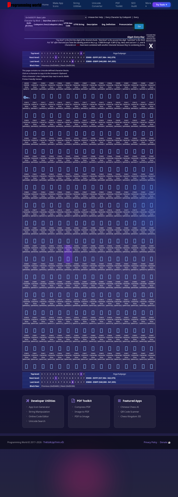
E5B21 (35, 120)
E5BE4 (60, 336)
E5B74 (60, 210)
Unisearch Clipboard (58, 73)
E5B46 (76, 156)
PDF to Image (82, 416)
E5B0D (135, 83)
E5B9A (109, 246)
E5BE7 (85, 336)
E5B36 (76, 138)
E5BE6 (76, 336)
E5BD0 (26, 318)
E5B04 (60, 83)
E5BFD (135, 353)
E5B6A (109, 192)
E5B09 (101, 83)
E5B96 (76, 246)
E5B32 (43, 138)
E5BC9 (101, 300)
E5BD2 (43, 318)
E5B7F (151, 210)
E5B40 (26, 156)
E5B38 (93, 138)
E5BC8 (93, 300)
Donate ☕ (165, 442)
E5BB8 (93, 282)
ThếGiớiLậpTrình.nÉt (53, 442)
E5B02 (43, 83)
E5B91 (35, 246)
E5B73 (51, 210)
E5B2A (109, 120)
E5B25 (68, 120)
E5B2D (135, 120)
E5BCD (134, 300)
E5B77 (85, 210)
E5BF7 (85, 353)
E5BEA (109, 336)
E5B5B (118, 174)
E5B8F (151, 228)
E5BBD (134, 282)
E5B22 (43, 120)
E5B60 (26, 192)
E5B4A (109, 156)
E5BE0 (26, 336)
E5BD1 (35, 318)
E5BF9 (101, 353)
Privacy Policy (150, 442)
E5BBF (151, 282)
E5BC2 (43, 300)
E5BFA (109, 353)
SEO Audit (134, 5)
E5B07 (85, 83)
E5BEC (126, 336)
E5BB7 (84, 282)
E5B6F (151, 192)
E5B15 (68, 103)
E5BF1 (35, 353)
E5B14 (60, 103)
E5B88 (93, 228)
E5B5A (109, 174)
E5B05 (68, 83)
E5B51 (35, 174)
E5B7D (135, 210)
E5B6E (143, 192)
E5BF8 (93, 353)
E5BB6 (76, 282)
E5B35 (68, 138)
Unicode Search (37, 421)
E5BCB (118, 300)
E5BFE (143, 353)
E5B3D (135, 138)
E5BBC (126, 282)
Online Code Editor (39, 416)
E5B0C (126, 83)
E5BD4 (59, 318)
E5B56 (76, 174)
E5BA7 (84, 264)
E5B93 (51, 246)
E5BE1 (35, 336)
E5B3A (109, 138)
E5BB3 (51, 282)
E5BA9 (101, 264)
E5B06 (76, 83)
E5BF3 (51, 353)
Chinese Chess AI (130, 406)
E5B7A (109, 210)
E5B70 (26, 210)
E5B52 (43, 174)
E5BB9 (101, 282)
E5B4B (118, 156)
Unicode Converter (97, 5)
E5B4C (126, 156)
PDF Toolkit (119, 5)
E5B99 (101, 246)
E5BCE (143, 300)
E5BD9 (101, 318)
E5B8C (126, 228)
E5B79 (101, 210)
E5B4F (151, 156)
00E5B (26, 83)
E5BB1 (35, 282)
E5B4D (135, 156)
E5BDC (126, 318)
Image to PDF (82, 411)
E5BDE (143, 318)
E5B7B (118, 210)
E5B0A (109, 83)
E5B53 (51, 174)
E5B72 (43, 210)
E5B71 (35, 210)
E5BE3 (51, 336)
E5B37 (85, 138)
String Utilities (77, 5)
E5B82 (43, 228)
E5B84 (60, 228)
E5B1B (118, 103)
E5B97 (85, 246)
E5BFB (118, 353)
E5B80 (26, 228)
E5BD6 (76, 318)
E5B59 (101, 174)
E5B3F (151, 138)
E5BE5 (68, 336)
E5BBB (118, 282)
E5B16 (76, 103)
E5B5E (143, 174)
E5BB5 (68, 282)
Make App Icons (58, 5)
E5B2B (118, 120)
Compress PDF (83, 406)
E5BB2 (43, 282)
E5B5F (151, 174)
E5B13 (51, 103)
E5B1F (151, 103)
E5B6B (118, 192)
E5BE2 (43, 336)
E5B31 (35, 138)
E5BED (135, 336)
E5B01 (35, 83)
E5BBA (109, 282)
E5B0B (118, 83)
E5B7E (143, 210)
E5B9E (143, 246)
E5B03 (51, 83)
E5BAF (151, 264)
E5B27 (85, 120)
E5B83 (51, 228)
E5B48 (93, 156)
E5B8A (109, 228)
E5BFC (126, 353)
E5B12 (43, 103)
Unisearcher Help (95, 17)
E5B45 (68, 156)
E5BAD (134, 264)
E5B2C (126, 120)
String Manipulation (39, 411)
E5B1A (109, 103)
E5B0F (151, 83)
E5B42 (43, 156)
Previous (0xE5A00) (50, 65)
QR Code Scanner (130, 411)
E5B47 (85, 156)
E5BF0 (26, 353)
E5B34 (60, 138)
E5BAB (118, 264)
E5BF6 (76, 353)
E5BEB (118, 336)
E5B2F (151, 120)
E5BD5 (68, 318)
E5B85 (68, 228)
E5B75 (68, 210)
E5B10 (26, 103)
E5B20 (26, 120)
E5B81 (35, 228)
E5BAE (143, 264)
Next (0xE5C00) (68, 65)
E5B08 (93, 83)
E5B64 (60, 192)
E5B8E (143, 228)
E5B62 (43, 192)
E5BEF (151, 336)
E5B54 (60, 174)
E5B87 (85, 228)
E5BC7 (84, 300)
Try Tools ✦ (161, 4)
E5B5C (126, 174)
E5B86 (76, 228)
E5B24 (60, 120)
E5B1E (143, 103)
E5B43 (51, 156)
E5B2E (143, 120)
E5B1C (126, 103)
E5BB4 (60, 282)
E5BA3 (51, 264)
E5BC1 (35, 300)
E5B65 (68, 192)
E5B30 (26, 138)
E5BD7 (84, 318)
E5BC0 (26, 300)
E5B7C (126, 210)
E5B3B (118, 138)
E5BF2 (43, 353)
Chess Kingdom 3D (131, 416)
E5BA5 (68, 264)
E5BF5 (68, 353)
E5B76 (76, 210)
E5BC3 (51, 300)
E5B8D (135, 228)
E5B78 (93, 210)
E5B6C (126, 192)
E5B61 (35, 192)
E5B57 (85, 174)
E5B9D (135, 246)
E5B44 (60, 156)
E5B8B (118, 228)
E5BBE (143, 282)
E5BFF (151, 353)
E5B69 (101, 192)
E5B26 (76, 120)
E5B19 (101, 103)
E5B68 (93, 192)
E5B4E (143, 156)
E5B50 (26, 174)
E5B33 (51, 138)
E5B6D (135, 192)
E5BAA (109, 264)
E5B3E (143, 138)
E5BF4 (60, 353)
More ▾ (148, 5)
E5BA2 (43, 264)
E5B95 (68, 246)
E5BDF (151, 318)
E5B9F (151, 246)
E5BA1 (35, 264)
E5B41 (35, 156)
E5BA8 (93, 264)
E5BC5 (68, 300)
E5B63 (51, 192)
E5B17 (85, 103)
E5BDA (109, 318)
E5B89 (101, 228)
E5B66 (76, 192)
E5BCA (109, 300)
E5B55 (68, 174)
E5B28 (93, 120)
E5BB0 (26, 282)
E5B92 (43, 246)
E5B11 (35, 103)
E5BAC (126, 264)
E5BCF (151, 300)
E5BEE (143, 336)
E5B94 (60, 246)
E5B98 (93, 246)
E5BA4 (60, 264)
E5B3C (126, 138)
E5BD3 (51, 318)
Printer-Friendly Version (32, 79)
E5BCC (126, 300)
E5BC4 (60, 300)
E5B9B (118, 246)
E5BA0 (26, 264)
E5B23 (51, 120)
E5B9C (126, 246)
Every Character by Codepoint (118, 17)
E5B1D (135, 103)
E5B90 (26, 246)
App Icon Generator (39, 406)
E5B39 (101, 138)
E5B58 (93, 174)
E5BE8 (93, 336)
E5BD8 (93, 318)
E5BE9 (101, 336)
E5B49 (101, 156)
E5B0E (143, 83)
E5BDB (118, 318)
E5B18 (93, 103)
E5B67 (85, 192)
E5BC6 (76, 300)
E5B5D (135, 174)
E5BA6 (76, 264)
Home (45, 4)
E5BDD (134, 318)
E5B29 (101, 120)
